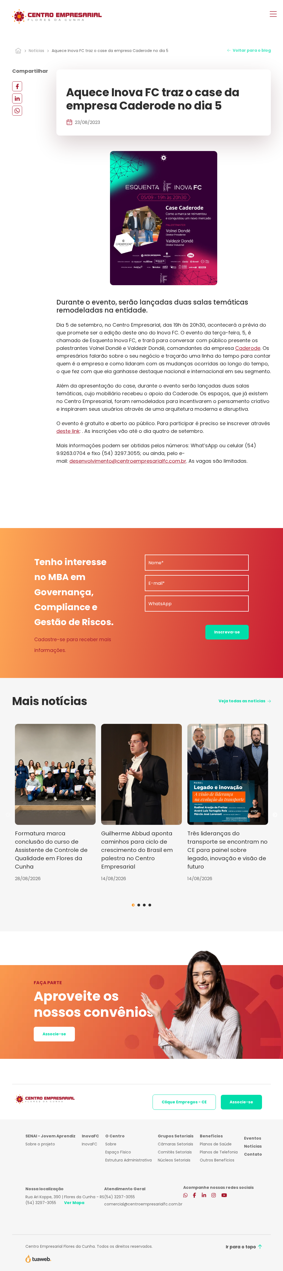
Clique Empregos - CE (184, 1102)
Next (275, 815)
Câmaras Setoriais (175, 1144)
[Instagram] (213, 1195)
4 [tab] (149, 905)
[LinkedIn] (17, 98)
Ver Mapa (74, 1202)
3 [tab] (144, 905)
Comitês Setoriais (175, 1152)
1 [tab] (133, 905)
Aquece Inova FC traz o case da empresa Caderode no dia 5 (110, 50)
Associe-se (54, 1034)
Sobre (110, 1144)
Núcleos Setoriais (174, 1160)
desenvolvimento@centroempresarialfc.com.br (127, 461)
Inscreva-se (227, 632)
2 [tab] (138, 905)
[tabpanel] (55, 803)
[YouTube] (224, 1195)
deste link (68, 431)
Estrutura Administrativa (128, 1160)
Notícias (36, 50)
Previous (8, 815)
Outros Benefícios (217, 1160)
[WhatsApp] (17, 110)
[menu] (273, 14)
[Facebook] (17, 86)
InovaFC (89, 1144)
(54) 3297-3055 (40, 1202)
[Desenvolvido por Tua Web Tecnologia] (38, 1258)
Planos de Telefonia (219, 1152)
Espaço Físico (118, 1152)
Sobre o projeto (40, 1144)
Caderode (247, 348)
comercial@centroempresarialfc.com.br (143, 1204)
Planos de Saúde (216, 1144)
